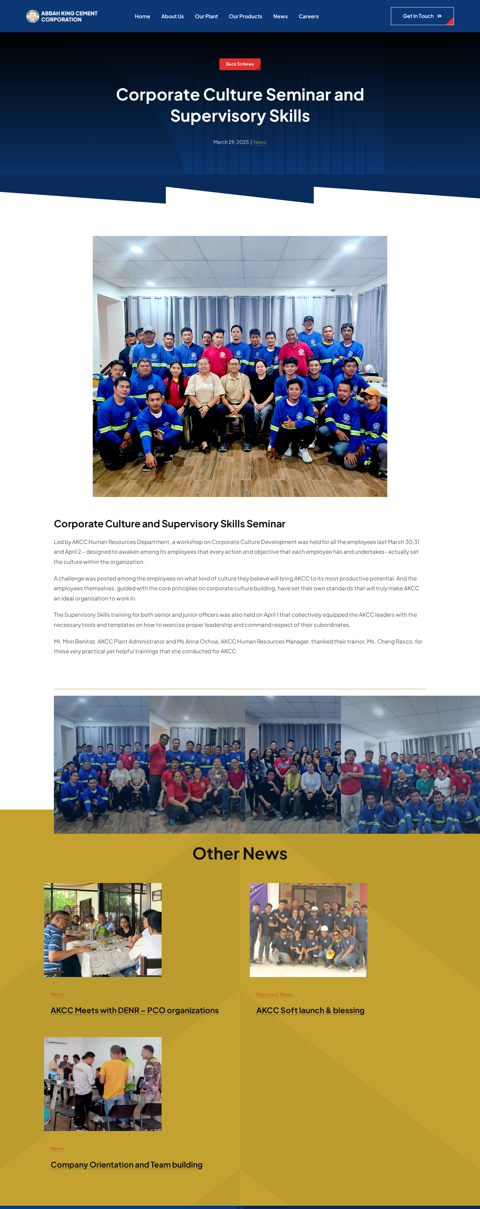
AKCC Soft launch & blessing (310, 1010)
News (259, 142)
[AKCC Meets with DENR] (103, 885)
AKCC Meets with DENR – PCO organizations (135, 1010)
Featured (267, 994)
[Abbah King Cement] (62, 12)
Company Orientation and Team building (127, 1164)
